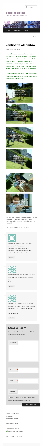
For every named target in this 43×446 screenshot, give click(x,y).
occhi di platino (15, 12)
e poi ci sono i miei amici (20, 219)
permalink (9, 223)
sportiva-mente (16, 221)
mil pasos (9, 416)
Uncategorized (25, 217)
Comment (13, 343)
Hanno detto (17, 30)
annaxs (10, 243)
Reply (11, 257)
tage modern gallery (12, 423)
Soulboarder (12, 275)
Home (8, 30)
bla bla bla (9, 219)
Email (13, 380)
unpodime (11, 304)
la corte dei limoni (12, 418)
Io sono (26, 30)
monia (25, 221)
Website (12, 391)
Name (13, 370)
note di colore (10, 421)
